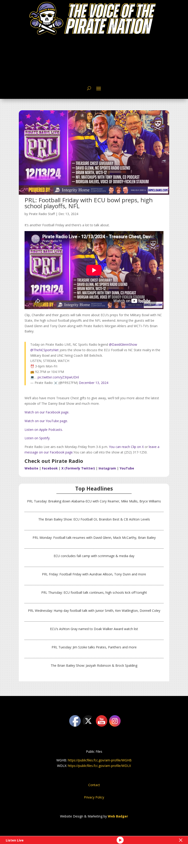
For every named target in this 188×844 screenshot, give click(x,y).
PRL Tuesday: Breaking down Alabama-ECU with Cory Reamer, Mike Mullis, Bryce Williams (94, 501)
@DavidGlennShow (123, 344)
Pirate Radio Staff (42, 214)
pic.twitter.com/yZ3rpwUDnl (58, 377)
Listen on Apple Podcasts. (44, 429)
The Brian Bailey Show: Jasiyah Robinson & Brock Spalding (94, 665)
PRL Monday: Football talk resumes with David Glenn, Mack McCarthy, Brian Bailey (94, 537)
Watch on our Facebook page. (47, 412)
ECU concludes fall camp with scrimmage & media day (94, 556)
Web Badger (118, 816)
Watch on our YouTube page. (46, 421)
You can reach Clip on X (126, 447)
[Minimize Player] (180, 840)
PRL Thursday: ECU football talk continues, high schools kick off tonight (94, 592)
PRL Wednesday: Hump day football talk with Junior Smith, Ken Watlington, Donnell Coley (94, 610)
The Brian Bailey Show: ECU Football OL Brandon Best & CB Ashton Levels (94, 519)
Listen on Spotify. (37, 438)
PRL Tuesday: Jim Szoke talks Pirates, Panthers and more (94, 647)
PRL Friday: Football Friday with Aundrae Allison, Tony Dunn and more (94, 574)
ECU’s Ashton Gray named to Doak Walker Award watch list (94, 629)
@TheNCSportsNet (44, 350)
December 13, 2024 (93, 382)
